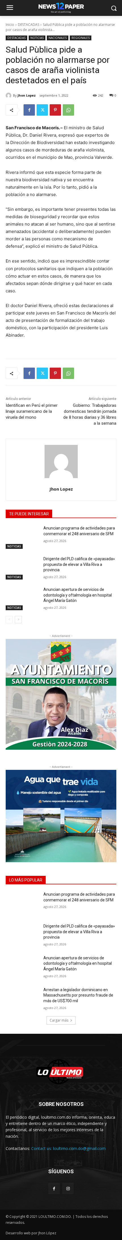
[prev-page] (9, 619)
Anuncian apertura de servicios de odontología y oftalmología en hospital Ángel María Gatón (77, 595)
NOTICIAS (37, 38)
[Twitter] (42, 110)
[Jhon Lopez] (9, 95)
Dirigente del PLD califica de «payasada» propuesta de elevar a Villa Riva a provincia (79, 564)
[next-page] (18, 619)
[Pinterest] (55, 110)
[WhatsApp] (68, 110)
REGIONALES (80, 38)
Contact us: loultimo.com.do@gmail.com (68, 1148)
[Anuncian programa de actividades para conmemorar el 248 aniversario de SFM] (22, 537)
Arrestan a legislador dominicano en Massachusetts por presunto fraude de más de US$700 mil (78, 995)
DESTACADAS (28, 24)
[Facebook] (29, 110)
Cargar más (59, 1020)
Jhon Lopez (27, 95)
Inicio (10, 24)
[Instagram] (67, 1188)
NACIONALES (58, 38)
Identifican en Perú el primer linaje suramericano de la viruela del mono (32, 411)
